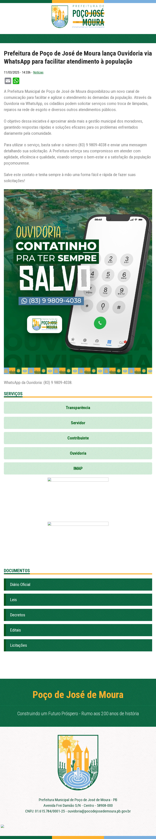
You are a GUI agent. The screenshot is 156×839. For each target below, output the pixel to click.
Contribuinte (78, 438)
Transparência (78, 407)
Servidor (78, 422)
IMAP (78, 468)
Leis (13, 599)
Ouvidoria (78, 453)
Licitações (18, 645)
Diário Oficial (20, 584)
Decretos (17, 614)
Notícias (38, 72)
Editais (15, 630)
